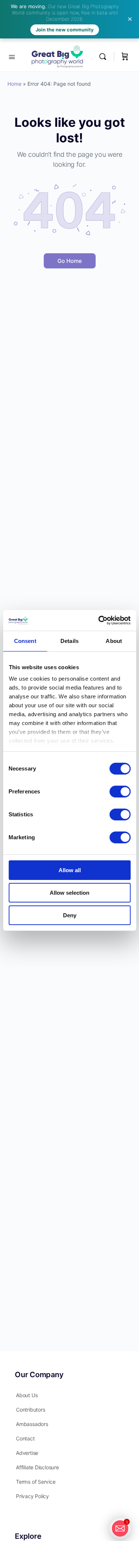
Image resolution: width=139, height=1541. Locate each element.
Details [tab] (69, 641)
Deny (69, 915)
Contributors (30, 1409)
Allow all (70, 870)
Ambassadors (32, 1424)
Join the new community (65, 30)
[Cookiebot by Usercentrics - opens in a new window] (98, 620)
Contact (25, 1438)
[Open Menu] (11, 56)
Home (14, 84)
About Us (26, 1395)
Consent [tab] (25, 641)
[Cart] (125, 56)
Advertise (27, 1453)
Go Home (69, 260)
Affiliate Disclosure (37, 1467)
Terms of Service (36, 1482)
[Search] (104, 56)
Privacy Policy (32, 1496)
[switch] (119, 791)
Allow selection (69, 893)
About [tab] (114, 641)
